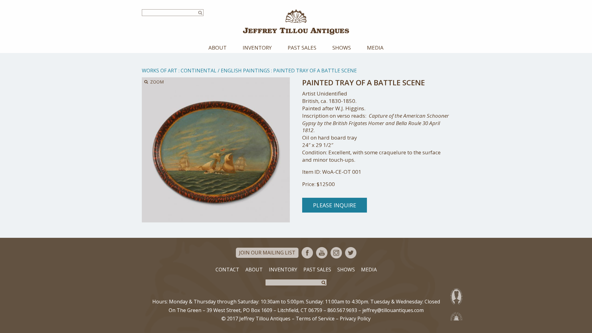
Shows (341, 47)
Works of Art (159, 70)
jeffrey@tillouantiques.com (393, 310)
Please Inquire (334, 205)
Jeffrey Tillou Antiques (296, 22)
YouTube (321, 252)
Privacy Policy (355, 318)
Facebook (307, 252)
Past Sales (302, 47)
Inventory (257, 47)
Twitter (350, 252)
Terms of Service (315, 318)
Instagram (336, 252)
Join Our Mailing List (267, 252)
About (217, 47)
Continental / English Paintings (225, 70)
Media (375, 47)
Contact (227, 269)
